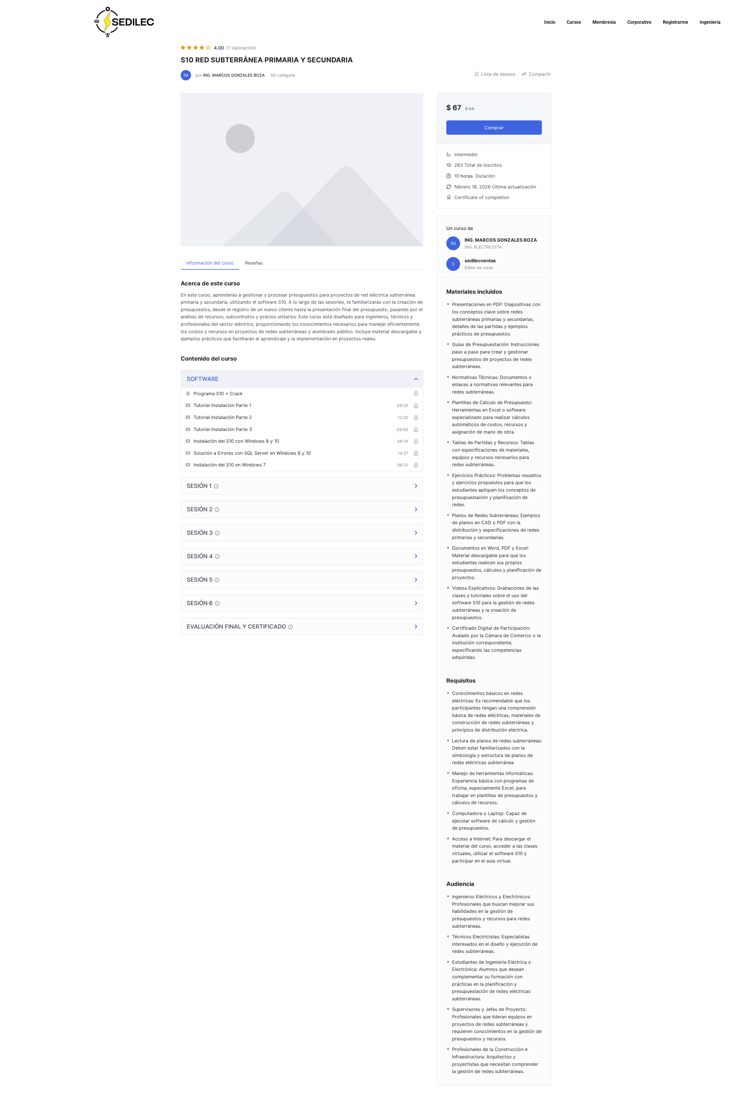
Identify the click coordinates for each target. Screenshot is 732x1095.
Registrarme (675, 22)
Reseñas (254, 263)
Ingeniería (710, 22)
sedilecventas (480, 260)
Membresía (604, 22)
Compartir (540, 74)
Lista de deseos (498, 74)
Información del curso (210, 263)
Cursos (574, 22)
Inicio (549, 22)
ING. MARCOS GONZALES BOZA (234, 75)
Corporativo (639, 22)
